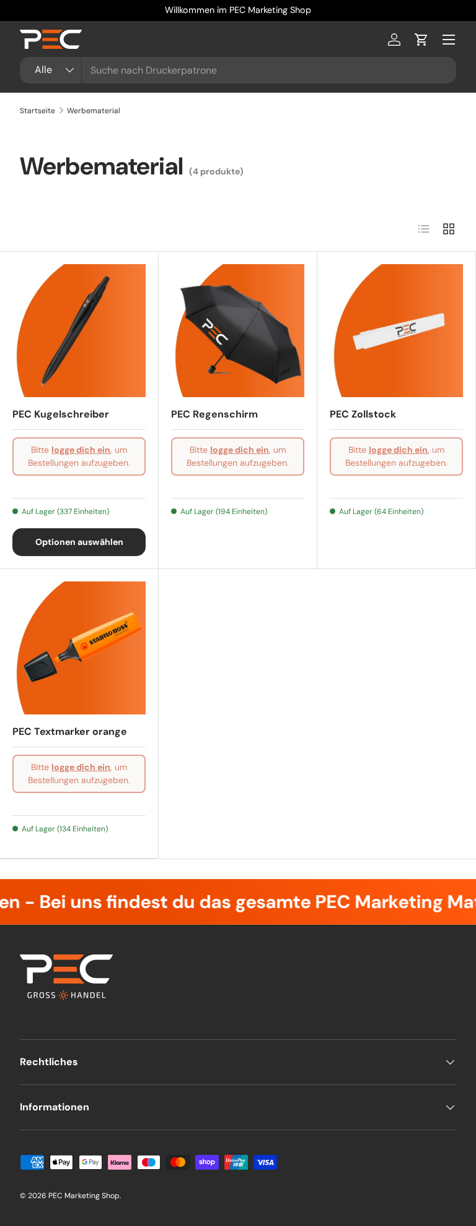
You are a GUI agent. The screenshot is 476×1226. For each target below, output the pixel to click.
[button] (421, 39)
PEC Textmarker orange (69, 731)
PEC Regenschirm (214, 414)
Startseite (37, 110)
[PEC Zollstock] (396, 330)
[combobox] (238, 70)
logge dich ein (80, 449)
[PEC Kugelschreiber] (79, 330)
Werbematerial (93, 110)
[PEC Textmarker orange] (79, 647)
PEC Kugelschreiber (60, 414)
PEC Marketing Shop (84, 1196)
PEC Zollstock (363, 414)
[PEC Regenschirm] (237, 330)
